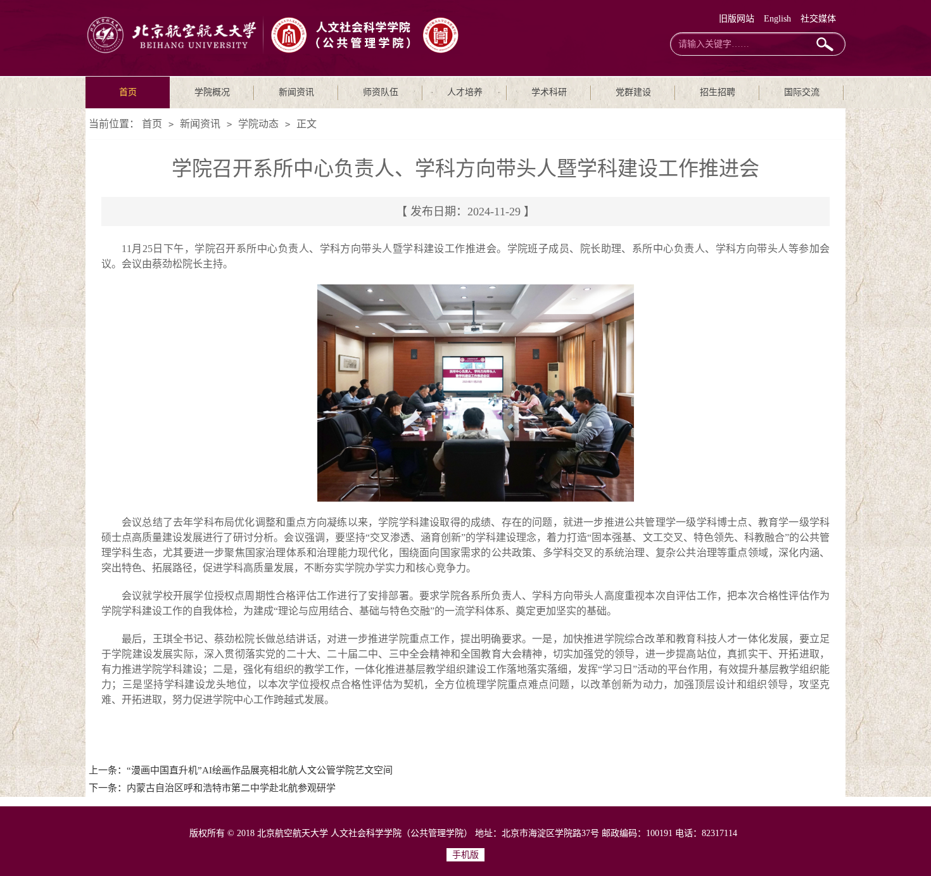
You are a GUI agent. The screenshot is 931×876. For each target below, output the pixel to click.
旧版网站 (736, 18)
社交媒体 (818, 18)
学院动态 (258, 123)
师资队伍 (380, 92)
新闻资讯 (296, 92)
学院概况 (212, 92)
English (777, 18)
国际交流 (802, 92)
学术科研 (549, 92)
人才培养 (465, 92)
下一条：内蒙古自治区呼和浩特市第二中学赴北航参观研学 (212, 788)
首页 (128, 92)
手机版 (465, 855)
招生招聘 (717, 92)
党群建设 (633, 92)
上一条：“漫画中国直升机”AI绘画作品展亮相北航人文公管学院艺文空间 (241, 770)
